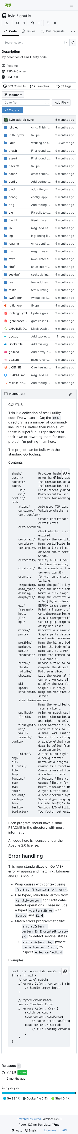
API (64, 1130)
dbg (11, 205)
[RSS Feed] (6, 23)
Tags (66, 86)
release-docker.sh (18, 383)
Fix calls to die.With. (44, 212)
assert (13, 158)
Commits (16, 86)
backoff (14, 166)
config (13, 197)
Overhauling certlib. (44, 367)
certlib (13, 181)
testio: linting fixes (43, 290)
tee (11, 282)
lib (10, 228)
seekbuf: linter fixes (44, 274)
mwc (12, 259)
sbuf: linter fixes (42, 266)
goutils (25, 16)
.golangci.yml (18, 313)
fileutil (13, 220)
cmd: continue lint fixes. (47, 174)
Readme (12, 65)
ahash (13, 150)
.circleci (14, 127)
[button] (17, 23)
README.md (17, 375)
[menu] (16, 1130)
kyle (11, 16)
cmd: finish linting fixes (46, 127)
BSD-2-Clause (16, 71)
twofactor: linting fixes (46, 297)
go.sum (14, 359)
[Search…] (72, 42)
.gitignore (15, 305)
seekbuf (14, 274)
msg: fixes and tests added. (50, 251)
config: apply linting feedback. (52, 197)
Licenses (50, 1130)
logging (14, 243)
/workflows (18, 135)
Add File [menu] (60, 102)
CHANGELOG (18, 328)
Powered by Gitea (29, 1119)
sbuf (12, 266)
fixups (35, 135)
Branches (41, 86)
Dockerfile (15, 344)
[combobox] (26, 102)
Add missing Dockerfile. (47, 344)
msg (12, 251)
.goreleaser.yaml (18, 321)
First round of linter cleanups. (51, 150)
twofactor (15, 297)
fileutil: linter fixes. (43, 220)
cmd (12, 189)
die (11, 212)
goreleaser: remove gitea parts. (52, 321)
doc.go (13, 336)
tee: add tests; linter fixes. (49, 282)
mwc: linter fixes (42, 259)
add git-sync (25, 119)
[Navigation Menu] (72, 5)
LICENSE (15, 367)
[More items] (73, 31)
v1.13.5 (11, 1072)
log (11, 235)
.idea (12, 143)
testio (12, 290)
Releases (9, 1065)
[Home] (8, 5)
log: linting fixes (41, 235)
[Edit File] (70, 393)
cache (13, 174)
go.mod (14, 352)
